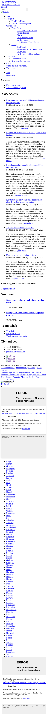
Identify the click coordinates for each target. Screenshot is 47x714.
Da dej (14, 44)
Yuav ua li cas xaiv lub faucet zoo (20, 227)
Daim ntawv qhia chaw (25, 368)
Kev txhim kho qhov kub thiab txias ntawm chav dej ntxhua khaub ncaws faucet (24, 201)
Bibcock (20, 35)
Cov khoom (11, 26)
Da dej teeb (21, 52)
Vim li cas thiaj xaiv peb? (16, 66)
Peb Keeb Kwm (18, 21)
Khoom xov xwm (18, 59)
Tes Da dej (21, 47)
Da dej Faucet (22, 40)
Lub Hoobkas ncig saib (21, 23)
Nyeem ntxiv (25, 128)
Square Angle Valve (9, 372)
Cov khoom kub (7, 368)
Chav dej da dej (7, 379)
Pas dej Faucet (23, 33)
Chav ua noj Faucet (25, 37)
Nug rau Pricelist (8, 289)
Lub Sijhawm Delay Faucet (28, 42)
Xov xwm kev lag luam (21, 61)
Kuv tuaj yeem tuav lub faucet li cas (21, 255)
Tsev (8, 16)
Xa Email (5, 384)
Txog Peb (10, 19)
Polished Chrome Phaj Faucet (13, 375)
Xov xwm (10, 56)
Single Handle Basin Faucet (30, 372)
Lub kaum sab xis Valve (27, 30)
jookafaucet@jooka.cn (15, 352)
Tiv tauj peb (11, 68)
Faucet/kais (16, 28)
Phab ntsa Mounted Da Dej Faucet (27, 377)
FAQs (8, 63)
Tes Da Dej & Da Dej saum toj (29, 49)
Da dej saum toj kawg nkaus (28, 54)
